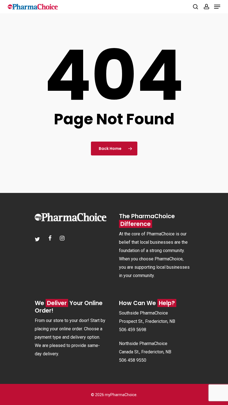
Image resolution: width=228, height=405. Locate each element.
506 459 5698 (132, 329)
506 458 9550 (132, 360)
